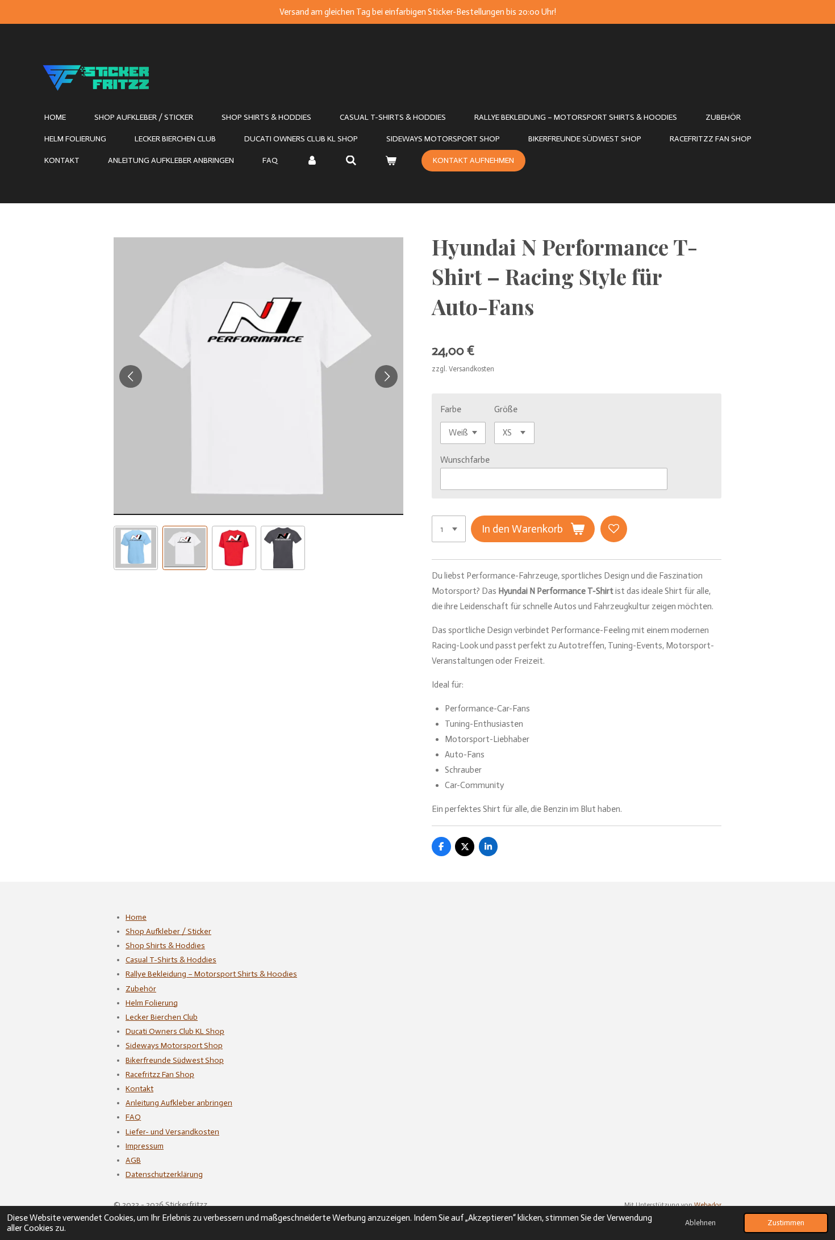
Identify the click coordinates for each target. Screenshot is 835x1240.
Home (136, 917)
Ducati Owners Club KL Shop (175, 1031)
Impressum (145, 1146)
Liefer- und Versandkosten (172, 1132)
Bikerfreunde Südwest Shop (175, 1060)
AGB (133, 1160)
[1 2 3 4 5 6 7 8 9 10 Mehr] (449, 529)
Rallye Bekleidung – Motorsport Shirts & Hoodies (211, 974)
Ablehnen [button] (700, 1223)
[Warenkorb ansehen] (391, 161)
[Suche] (352, 161)
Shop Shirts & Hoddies (165, 945)
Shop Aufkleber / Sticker (168, 931)
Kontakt (139, 1089)
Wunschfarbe (465, 460)
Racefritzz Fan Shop (160, 1074)
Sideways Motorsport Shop (174, 1045)
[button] (136, 548)
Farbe (450, 409)
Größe (505, 409)
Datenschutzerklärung (164, 1174)
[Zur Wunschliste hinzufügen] (613, 529)
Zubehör (141, 989)
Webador (707, 1205)
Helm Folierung (152, 1003)
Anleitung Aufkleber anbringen (179, 1103)
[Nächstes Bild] (386, 376)
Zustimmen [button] (785, 1223)
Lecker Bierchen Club (162, 1017)
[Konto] (312, 161)
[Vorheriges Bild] (130, 376)
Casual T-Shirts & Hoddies (171, 960)
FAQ (133, 1117)
